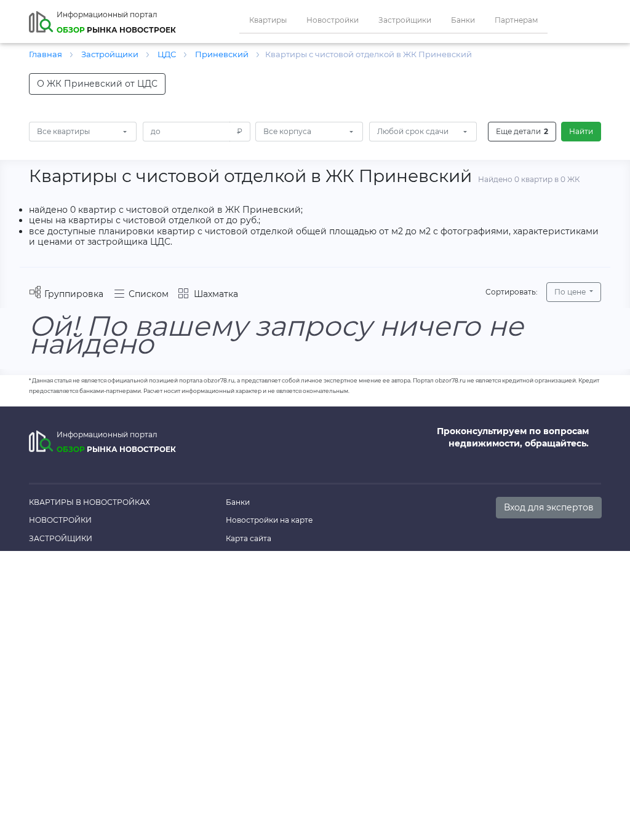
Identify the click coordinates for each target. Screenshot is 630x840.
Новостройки (332, 20)
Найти (581, 131)
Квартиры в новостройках (89, 502)
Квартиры (268, 20)
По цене (571, 291)
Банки (463, 20)
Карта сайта (248, 538)
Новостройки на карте (269, 520)
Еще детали (522, 131)
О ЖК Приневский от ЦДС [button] (97, 83)
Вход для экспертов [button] (549, 507)
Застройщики (404, 20)
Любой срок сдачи (413, 131)
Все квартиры (63, 131)
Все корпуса (287, 131)
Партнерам (516, 20)
